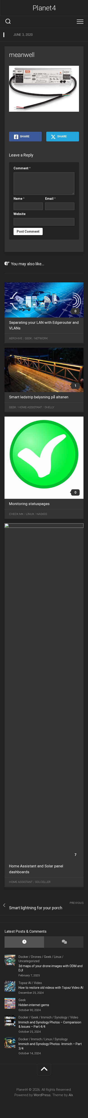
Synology (60, 1017)
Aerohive (15, 338)
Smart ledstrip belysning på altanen (38, 397)
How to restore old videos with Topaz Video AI (51, 987)
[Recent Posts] (24, 942)
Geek (28, 338)
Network (41, 338)
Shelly (49, 407)
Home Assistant (30, 407)
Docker (23, 957)
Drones (36, 957)
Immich (46, 1017)
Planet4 (44, 8)
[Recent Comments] (63, 942)
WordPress (42, 1095)
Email (50, 198)
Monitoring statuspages (29, 503)
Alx (71, 1095)
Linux (30, 514)
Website (19, 214)
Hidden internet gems (34, 1005)
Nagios (42, 514)
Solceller (43, 882)
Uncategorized (29, 961)
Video (38, 983)
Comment (22, 168)
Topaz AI (25, 983)
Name (19, 198)
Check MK (16, 514)
